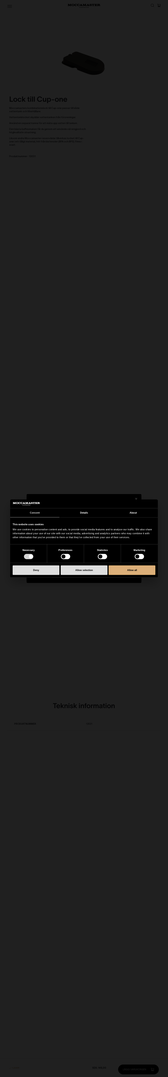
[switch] (65, 556)
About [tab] (133, 512)
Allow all (132, 570)
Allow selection (84, 570)
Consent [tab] (35, 512)
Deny (36, 570)
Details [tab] (84, 512)
